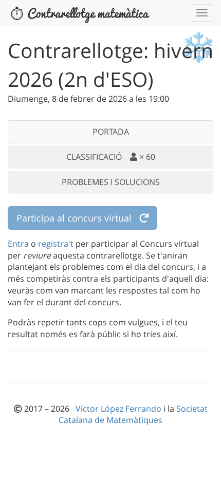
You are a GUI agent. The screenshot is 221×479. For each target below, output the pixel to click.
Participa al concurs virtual (77, 218)
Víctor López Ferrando (119, 408)
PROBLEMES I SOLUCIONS (111, 182)
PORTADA (111, 131)
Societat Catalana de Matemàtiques (133, 414)
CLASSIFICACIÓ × (110, 156)
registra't (55, 243)
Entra (18, 243)
